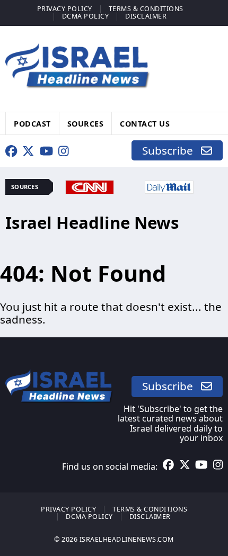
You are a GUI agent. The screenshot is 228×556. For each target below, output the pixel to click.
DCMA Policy (85, 16)
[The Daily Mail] (169, 185)
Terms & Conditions (146, 8)
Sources (85, 123)
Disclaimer (145, 16)
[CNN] (89, 185)
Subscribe (171, 150)
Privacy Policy (64, 8)
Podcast (32, 123)
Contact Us (145, 123)
